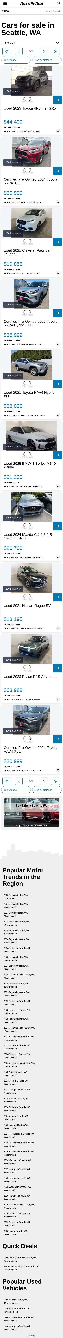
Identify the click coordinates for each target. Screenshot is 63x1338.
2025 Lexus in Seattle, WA (16, 1020)
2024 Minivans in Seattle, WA (17, 1162)
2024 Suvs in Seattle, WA (16, 905)
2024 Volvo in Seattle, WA (16, 1118)
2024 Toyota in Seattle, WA (17, 923)
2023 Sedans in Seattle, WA (17, 1047)
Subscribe (57, 10)
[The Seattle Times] (31, 3)
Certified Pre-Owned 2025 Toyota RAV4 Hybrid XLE (30, 323)
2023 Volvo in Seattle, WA (16, 1082)
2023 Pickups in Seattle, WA (17, 1171)
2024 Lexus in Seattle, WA (16, 985)
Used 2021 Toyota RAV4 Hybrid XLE (29, 394)
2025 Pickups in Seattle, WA (17, 1180)
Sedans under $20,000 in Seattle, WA (21, 1268)
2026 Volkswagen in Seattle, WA (19, 1206)
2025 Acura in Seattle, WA (16, 1100)
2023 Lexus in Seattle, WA (16, 967)
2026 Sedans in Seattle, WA (17, 1109)
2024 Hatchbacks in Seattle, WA (19, 1135)
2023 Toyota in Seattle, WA (17, 994)
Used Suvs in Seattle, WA (16, 1301)
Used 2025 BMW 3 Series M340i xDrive (30, 465)
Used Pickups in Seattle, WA (17, 1328)
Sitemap (31, 1335)
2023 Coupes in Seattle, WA (17, 1224)
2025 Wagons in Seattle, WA (17, 1188)
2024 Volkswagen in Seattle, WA (19, 1065)
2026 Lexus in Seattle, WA (16, 1126)
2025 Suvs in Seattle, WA (16, 897)
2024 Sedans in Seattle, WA (17, 950)
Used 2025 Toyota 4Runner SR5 (30, 108)
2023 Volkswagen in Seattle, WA (19, 1029)
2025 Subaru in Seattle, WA (17, 1012)
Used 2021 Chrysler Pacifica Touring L (26, 252)
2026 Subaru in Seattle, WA (17, 1215)
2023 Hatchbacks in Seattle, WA (19, 1038)
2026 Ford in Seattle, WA (15, 1233)
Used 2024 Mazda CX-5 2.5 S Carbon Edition (28, 536)
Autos (5, 11)
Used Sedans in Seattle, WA (17, 1310)
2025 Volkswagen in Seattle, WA (19, 976)
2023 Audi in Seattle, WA (15, 1073)
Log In (47, 10)
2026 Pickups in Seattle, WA (17, 1197)
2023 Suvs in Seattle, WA (16, 914)
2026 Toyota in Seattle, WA (17, 941)
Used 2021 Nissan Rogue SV (27, 605)
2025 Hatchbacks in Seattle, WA (19, 1144)
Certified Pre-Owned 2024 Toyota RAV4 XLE (30, 181)
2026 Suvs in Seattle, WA (16, 958)
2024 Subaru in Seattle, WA (17, 1056)
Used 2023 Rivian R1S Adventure (31, 677)
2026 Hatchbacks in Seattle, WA (19, 1153)
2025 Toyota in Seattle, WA (17, 932)
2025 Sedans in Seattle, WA (17, 1003)
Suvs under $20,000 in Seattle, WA (20, 1259)
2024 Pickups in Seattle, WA (17, 1091)
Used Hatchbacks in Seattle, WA (19, 1319)
